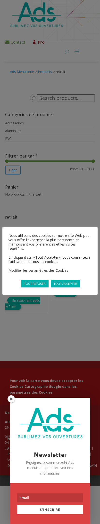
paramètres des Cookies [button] (48, 270)
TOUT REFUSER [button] (35, 283)
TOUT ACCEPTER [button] (65, 283)
